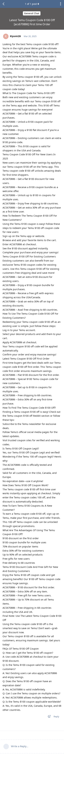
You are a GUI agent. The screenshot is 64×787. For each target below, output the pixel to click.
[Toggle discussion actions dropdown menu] (60, 4)
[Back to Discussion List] (3, 4)
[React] (48, 717)
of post (31, 3)
